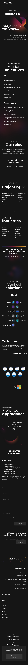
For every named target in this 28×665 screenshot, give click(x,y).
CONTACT (4, 614)
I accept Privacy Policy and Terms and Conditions (14, 517)
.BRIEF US (20, 542)
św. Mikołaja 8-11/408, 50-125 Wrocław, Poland (12, 468)
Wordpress (21, 256)
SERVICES (4, 603)
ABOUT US (4, 605)
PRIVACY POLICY (6, 620)
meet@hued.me (8, 464)
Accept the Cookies (14, 656)
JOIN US (4, 608)
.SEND (20, 523)
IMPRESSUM (5, 617)
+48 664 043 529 (9, 466)
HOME (3, 600)
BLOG (3, 611)
